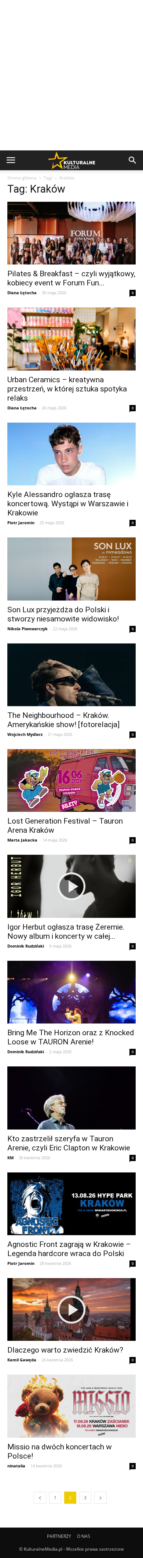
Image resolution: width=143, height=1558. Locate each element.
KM (10, 1157)
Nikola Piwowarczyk (27, 628)
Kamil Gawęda (21, 1359)
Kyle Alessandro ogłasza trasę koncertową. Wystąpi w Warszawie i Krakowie (67, 503)
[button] (132, 160)
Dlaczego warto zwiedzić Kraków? (65, 1350)
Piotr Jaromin (20, 522)
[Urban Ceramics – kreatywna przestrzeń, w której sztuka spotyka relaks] (71, 338)
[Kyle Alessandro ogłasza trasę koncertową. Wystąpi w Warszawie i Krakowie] (71, 454)
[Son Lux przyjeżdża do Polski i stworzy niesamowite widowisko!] (71, 568)
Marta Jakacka (22, 840)
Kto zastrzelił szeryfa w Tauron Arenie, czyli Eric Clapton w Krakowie (68, 1143)
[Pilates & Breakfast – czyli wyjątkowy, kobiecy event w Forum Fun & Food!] (71, 233)
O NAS (83, 1536)
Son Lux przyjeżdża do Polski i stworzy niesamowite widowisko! (63, 614)
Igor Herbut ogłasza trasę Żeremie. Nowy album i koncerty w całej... (66, 932)
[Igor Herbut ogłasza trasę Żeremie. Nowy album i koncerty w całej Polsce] (71, 886)
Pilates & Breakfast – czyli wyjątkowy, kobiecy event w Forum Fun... (71, 278)
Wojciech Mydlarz (25, 734)
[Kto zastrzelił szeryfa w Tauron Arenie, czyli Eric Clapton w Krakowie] (71, 1097)
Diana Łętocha (22, 292)
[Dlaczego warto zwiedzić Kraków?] (71, 1309)
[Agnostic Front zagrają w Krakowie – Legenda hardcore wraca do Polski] (71, 1203)
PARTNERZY (59, 1536)
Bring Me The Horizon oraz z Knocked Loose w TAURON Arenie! (70, 1037)
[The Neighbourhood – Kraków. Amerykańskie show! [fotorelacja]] (71, 674)
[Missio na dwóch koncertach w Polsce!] (71, 1406)
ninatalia (16, 1465)
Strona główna (22, 178)
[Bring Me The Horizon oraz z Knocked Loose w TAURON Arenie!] (71, 992)
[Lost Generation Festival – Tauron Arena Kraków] (71, 780)
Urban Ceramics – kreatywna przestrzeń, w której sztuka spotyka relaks (67, 388)
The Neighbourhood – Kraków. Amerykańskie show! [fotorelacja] (63, 720)
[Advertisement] (71, 75)
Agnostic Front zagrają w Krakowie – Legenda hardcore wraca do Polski (69, 1249)
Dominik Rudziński (25, 946)
